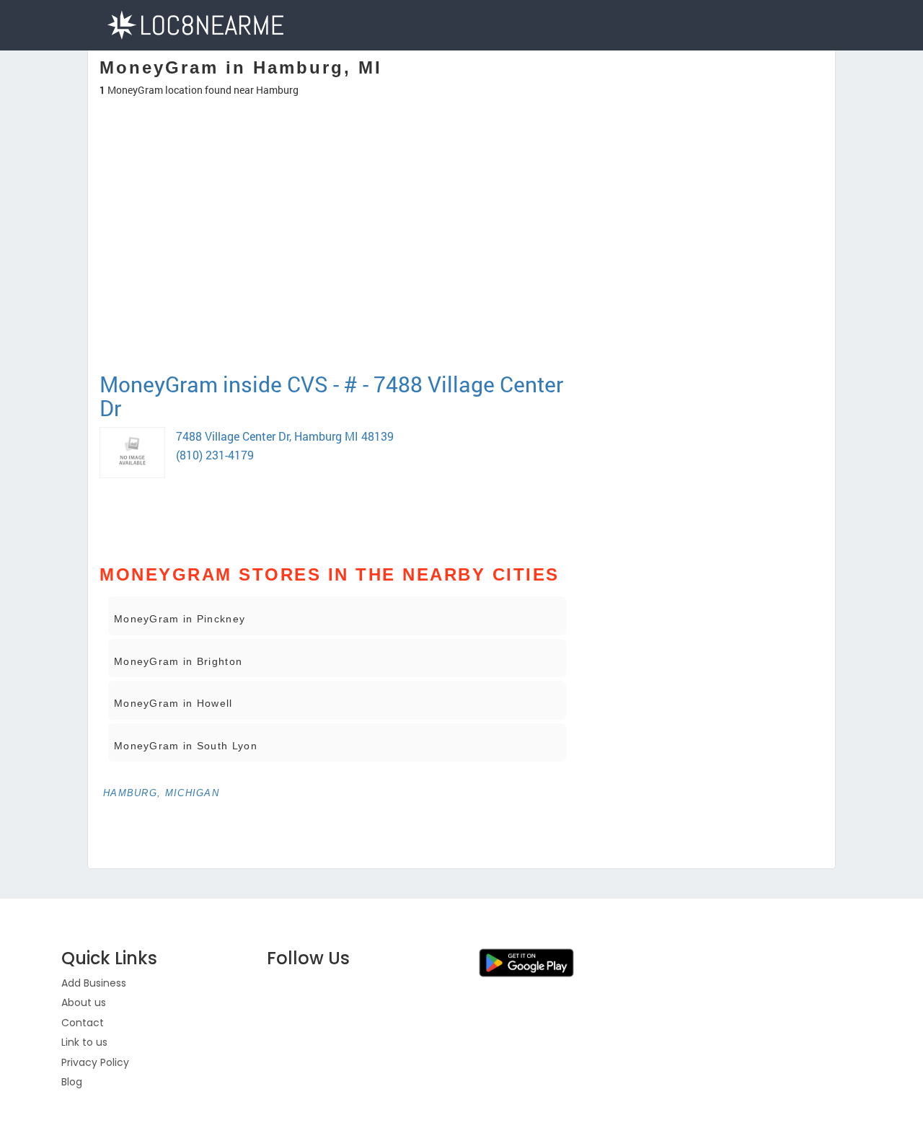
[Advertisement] (337, 320)
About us (83, 1002)
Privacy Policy (95, 1062)
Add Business (93, 983)
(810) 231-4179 (215, 454)
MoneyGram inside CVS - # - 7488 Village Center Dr (331, 396)
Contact (82, 1022)
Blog (71, 1082)
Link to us (84, 1042)
